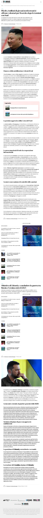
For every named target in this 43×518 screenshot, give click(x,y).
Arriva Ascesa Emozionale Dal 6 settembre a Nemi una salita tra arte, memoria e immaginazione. (9, 234)
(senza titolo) (26, 232)
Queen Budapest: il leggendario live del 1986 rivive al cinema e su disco (13, 272)
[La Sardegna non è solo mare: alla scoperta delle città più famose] (3, 278)
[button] (2, 2)
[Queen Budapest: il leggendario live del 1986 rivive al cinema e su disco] (3, 272)
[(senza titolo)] (32, 230)
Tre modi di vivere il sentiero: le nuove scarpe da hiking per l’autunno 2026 (13, 254)
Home (2, 5)
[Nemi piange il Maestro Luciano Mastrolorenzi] (3, 266)
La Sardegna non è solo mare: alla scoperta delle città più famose (13, 277)
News (2, 283)
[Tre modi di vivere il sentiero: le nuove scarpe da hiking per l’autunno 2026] (3, 254)
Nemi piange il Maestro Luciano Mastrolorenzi (10, 238)
